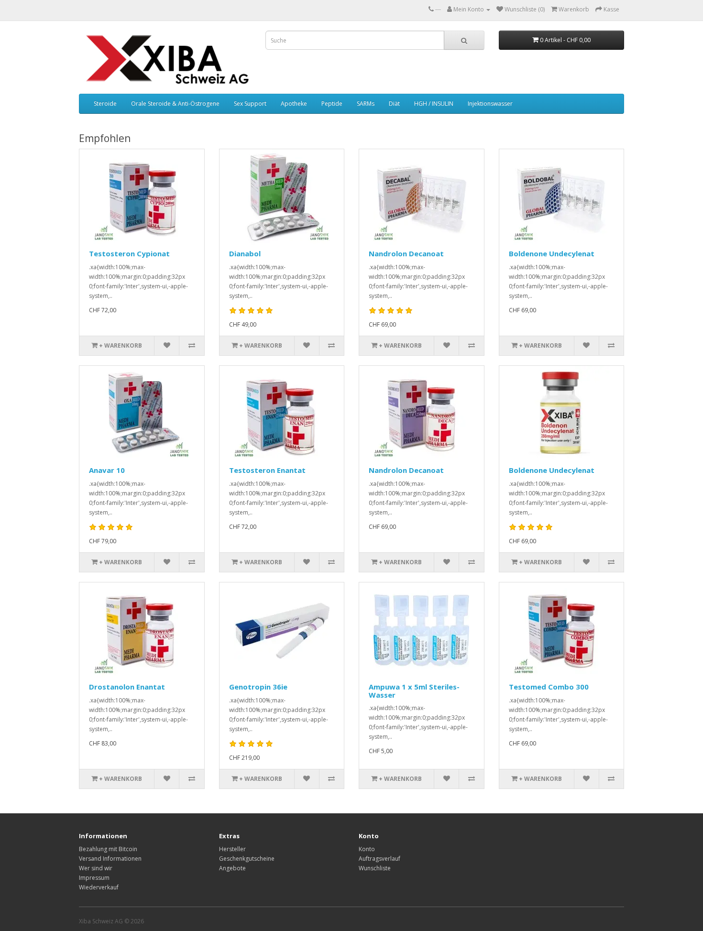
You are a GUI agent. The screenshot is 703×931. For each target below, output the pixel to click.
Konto (367, 849)
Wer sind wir (95, 868)
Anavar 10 (107, 470)
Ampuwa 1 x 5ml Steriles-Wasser (414, 691)
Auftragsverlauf (379, 858)
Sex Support (250, 103)
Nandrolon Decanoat (406, 253)
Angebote (232, 868)
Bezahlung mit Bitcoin (108, 849)
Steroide (105, 103)
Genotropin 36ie (258, 686)
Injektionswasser (490, 103)
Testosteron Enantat (267, 470)
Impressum (94, 878)
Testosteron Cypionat (129, 253)
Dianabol (245, 253)
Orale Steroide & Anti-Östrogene (175, 103)
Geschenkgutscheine (247, 858)
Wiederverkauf (99, 887)
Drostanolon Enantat (127, 686)
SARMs (365, 103)
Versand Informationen (110, 858)
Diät (394, 103)
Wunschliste (375, 868)
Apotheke (294, 103)
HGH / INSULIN (433, 103)
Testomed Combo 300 (549, 686)
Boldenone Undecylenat (551, 253)
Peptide (331, 103)
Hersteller (232, 849)
